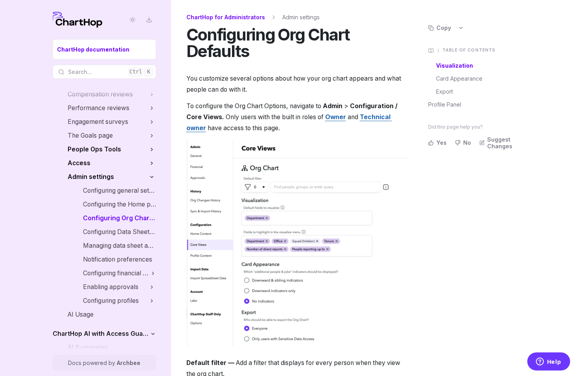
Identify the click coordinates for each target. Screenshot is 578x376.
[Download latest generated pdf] (149, 20)
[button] (152, 94)
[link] (104, 49)
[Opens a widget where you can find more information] (548, 362)
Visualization (454, 65)
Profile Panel (444, 104)
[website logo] (77, 19)
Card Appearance (459, 78)
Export (444, 91)
